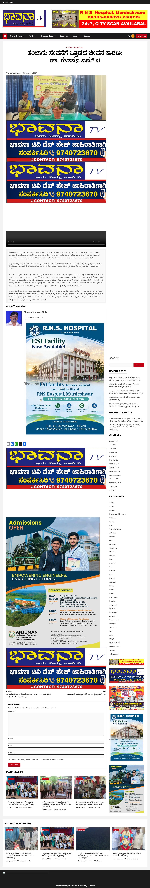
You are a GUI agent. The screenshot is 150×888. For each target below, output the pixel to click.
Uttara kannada (16, 36)
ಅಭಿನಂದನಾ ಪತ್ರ (114, 654)
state (111, 635)
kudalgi (112, 586)
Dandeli (112, 537)
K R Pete (112, 563)
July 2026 (112, 445)
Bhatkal (112, 521)
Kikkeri (112, 578)
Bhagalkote (64, 36)
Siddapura (112, 627)
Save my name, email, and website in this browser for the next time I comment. (37, 760)
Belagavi (112, 518)
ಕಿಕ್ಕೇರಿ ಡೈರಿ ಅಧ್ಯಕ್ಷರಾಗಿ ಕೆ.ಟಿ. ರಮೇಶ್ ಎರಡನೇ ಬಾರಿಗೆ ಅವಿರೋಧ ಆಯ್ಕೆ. (127, 854)
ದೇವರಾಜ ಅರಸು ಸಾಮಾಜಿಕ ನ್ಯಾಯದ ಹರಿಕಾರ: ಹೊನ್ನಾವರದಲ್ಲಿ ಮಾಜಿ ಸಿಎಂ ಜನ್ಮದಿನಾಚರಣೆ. (90, 803)
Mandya (31, 36)
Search (114, 358)
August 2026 (113, 441)
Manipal (112, 608)
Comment (12, 711)
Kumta (111, 593)
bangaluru (112, 510)
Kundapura (113, 597)
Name (11, 738)
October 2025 (114, 479)
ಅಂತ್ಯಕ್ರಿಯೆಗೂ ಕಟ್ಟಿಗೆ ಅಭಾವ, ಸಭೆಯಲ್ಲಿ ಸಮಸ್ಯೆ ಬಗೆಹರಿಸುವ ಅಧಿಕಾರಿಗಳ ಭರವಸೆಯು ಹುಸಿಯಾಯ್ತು (125, 426)
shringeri (112, 624)
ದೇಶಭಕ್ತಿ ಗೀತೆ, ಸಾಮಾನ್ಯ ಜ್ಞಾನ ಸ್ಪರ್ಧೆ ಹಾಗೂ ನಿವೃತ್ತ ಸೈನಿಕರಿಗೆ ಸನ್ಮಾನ (86, 692)
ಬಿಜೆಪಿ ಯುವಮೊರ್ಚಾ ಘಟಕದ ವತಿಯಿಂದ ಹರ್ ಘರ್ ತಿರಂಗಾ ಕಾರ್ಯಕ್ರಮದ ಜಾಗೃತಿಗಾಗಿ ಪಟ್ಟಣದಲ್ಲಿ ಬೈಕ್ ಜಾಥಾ (28, 694)
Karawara (112, 567)
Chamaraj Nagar (47, 36)
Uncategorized (114, 642)
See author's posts (33, 318)
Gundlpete (113, 548)
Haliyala (112, 552)
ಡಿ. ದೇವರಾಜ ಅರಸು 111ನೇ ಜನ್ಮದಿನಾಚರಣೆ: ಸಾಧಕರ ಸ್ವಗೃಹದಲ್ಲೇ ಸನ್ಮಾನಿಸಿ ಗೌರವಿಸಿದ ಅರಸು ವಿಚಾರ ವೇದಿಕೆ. (56, 804)
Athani (111, 506)
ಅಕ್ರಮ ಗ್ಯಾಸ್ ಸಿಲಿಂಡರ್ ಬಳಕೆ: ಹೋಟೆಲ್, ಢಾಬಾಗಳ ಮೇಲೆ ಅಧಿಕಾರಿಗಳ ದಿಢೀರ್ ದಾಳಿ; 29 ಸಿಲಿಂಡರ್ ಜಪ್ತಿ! (20, 855)
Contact (87, 36)
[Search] (129, 36)
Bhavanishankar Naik (15, 73)
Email (10, 745)
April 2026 (113, 456)
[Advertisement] (56, 217)
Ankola (111, 502)
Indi (110, 559)
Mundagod (113, 612)
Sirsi (110, 631)
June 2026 (113, 449)
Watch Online (141, 36)
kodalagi (112, 582)
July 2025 (112, 490)
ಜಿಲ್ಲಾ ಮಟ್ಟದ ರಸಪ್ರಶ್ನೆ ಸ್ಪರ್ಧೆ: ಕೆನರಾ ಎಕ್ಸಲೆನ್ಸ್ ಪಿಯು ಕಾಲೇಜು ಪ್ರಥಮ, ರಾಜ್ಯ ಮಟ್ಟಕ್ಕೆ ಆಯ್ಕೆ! (21, 803)
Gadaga (112, 540)
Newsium (81, 886)
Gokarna (112, 544)
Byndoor (112, 525)
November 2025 (115, 475)
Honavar (69, 47)
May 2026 (113, 452)
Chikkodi (112, 533)
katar (111, 574)
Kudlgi (111, 589)
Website (11, 753)
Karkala (112, 571)
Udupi (75, 36)
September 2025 (115, 483)
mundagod (113, 616)
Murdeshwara (114, 620)
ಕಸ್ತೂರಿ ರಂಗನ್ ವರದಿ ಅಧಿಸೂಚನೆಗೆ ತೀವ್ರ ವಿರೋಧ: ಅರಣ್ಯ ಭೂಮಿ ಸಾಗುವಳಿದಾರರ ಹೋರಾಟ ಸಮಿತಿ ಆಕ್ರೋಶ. (93, 855)
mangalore (113, 605)
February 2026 (114, 464)
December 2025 (115, 471)
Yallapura (112, 650)
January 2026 (114, 467)
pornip (112, 424)
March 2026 (113, 460)
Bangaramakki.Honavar (117, 514)
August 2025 (113, 486)
